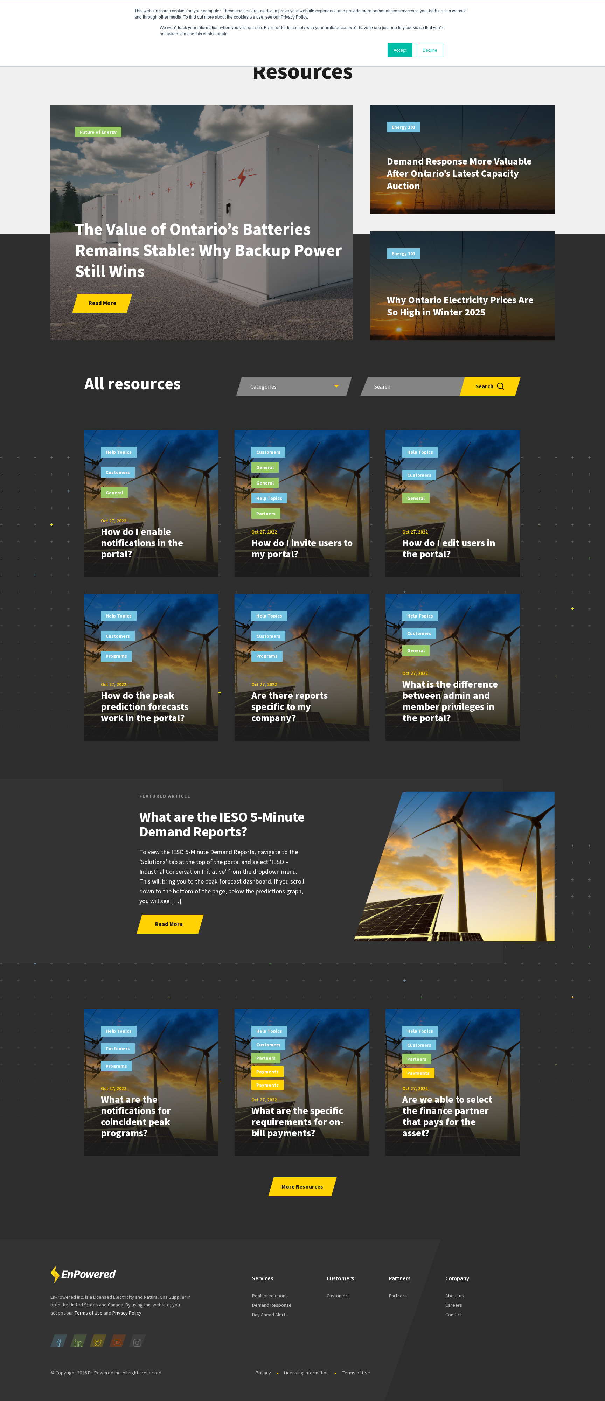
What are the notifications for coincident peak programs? (136, 1116)
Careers (453, 1305)
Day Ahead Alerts (270, 1314)
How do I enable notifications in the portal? (142, 543)
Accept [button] (400, 50)
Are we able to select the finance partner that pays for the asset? (447, 1116)
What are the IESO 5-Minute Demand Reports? (221, 824)
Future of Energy (98, 132)
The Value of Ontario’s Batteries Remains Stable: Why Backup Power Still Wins (208, 251)
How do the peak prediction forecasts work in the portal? (144, 707)
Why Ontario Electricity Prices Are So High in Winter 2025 (460, 306)
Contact (453, 1314)
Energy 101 (403, 127)
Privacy (263, 1372)
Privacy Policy (126, 1313)
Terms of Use (88, 1313)
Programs (116, 656)
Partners (266, 514)
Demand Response (272, 1305)
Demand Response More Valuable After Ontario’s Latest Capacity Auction (459, 173)
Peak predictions (270, 1295)
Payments (267, 1072)
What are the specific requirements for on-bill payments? (297, 1122)
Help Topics (119, 452)
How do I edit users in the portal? (448, 548)
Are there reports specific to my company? (289, 707)
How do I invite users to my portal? (302, 548)
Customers (118, 472)
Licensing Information (306, 1372)
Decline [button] (430, 50)
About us (454, 1295)
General (114, 493)
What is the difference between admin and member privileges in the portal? (450, 701)
